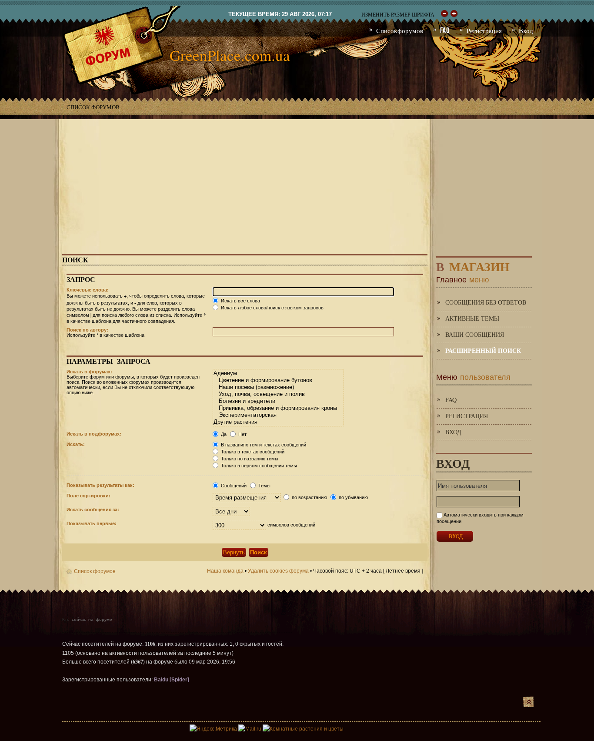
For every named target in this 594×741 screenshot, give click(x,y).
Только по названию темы (249, 458)
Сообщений (233, 485)
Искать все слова (240, 300)
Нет (242, 434)
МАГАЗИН (473, 265)
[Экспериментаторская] (278, 415)
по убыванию (352, 497)
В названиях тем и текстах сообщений (263, 444)
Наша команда (225, 571)
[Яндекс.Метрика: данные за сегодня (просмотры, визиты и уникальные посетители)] (213, 728)
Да (223, 434)
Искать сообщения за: (93, 509)
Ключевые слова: (88, 289)
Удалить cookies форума (278, 571)
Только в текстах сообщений (252, 451)
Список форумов (93, 107)
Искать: (76, 444)
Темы (263, 485)
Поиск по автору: (87, 329)
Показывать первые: (92, 523)
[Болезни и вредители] (278, 401)
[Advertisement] (297, 180)
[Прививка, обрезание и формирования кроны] (278, 408)
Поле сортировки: (88, 495)
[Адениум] (278, 373)
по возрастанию (308, 497)
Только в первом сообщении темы (258, 465)
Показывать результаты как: (100, 485)
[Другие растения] (278, 422)
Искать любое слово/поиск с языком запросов (272, 307)
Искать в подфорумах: (94, 433)
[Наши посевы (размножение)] (278, 387)
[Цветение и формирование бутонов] (278, 380)
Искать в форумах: (89, 371)
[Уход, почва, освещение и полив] (278, 394)
